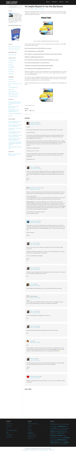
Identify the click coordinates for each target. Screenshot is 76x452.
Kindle (7, 432)
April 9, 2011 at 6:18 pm (35, 244)
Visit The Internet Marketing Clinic (15, 113)
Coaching (10, 115)
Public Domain (62, 437)
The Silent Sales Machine (13, 96)
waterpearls (32, 284)
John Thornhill (63, 430)
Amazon (52, 424)
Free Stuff (30, 430)
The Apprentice (9, 434)
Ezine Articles (58, 428)
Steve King (11, 69)
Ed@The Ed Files (33, 122)
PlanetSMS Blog (11, 67)
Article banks (61, 424)
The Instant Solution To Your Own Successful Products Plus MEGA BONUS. (15, 103)
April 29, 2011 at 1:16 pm (35, 297)
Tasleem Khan (11, 131)
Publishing (67, 437)
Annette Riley (11, 146)
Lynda (31, 340)
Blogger (64, 424)
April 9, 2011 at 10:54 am (35, 222)
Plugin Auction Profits (13, 91)
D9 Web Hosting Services (13, 87)
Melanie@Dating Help (34, 376)
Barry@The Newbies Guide (35, 187)
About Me (30, 425)
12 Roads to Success (12, 54)
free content (65, 428)
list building (57, 431)
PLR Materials (61, 433)
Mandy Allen (11, 64)
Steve (10, 128)
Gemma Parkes (11, 138)
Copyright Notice (25, 450)
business (61, 426)
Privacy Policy (30, 438)
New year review (55, 433)
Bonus (57, 426)
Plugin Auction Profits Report (14, 48)
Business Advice (9, 423)
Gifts (52, 430)
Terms (38, 450)
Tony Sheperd (11, 73)
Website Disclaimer (33, 450)
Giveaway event (55, 430)
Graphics (59, 430)
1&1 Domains (11, 79)
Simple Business (53, 439)
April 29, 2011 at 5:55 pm (35, 312)
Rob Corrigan (33, 358)
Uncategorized (9, 436)
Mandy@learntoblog (34, 221)
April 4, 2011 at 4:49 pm (35, 189)
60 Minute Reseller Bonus (33, 423)
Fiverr (61, 428)
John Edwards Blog (12, 60)
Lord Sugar (62, 431)
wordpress (65, 443)
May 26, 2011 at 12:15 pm (35, 342)
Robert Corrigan (33, 167)
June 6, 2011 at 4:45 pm (35, 377)
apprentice (57, 424)
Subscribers (61, 442)
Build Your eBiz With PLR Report (15, 46)
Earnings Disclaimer (44, 450)
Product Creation (56, 435)
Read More (15, 22)
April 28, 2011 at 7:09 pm (35, 285)
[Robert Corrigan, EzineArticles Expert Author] (15, 155)
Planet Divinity (11, 89)
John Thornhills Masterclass (11, 430)
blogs (55, 426)
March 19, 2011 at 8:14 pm (35, 124)
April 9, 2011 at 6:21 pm (35, 269)
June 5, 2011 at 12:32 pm (35, 360)
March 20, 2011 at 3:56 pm (35, 168)
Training (66, 442)
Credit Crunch (9, 425)
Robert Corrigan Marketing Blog (12, 2)
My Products (30, 432)
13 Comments (41, 8)
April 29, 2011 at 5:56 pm (35, 327)
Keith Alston (11, 62)
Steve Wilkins (11, 71)
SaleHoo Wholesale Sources (14, 93)
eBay (30, 114)
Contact (29, 428)
